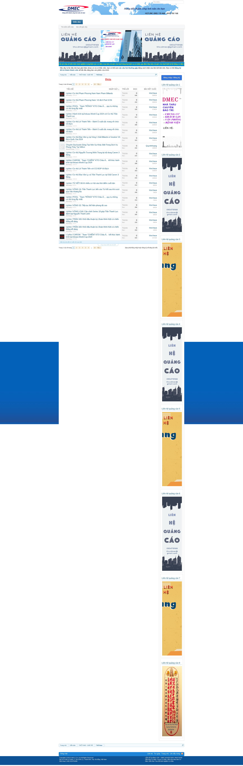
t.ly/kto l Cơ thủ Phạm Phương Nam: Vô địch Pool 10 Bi (89, 100)
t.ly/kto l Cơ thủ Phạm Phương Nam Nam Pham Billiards (89, 93)
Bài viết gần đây (81, 27)
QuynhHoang (70, 149)
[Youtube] (132, 764)
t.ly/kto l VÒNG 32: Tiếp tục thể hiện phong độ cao (86, 205)
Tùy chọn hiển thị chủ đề (108, 245)
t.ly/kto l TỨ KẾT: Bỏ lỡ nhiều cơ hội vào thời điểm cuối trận (90, 183)
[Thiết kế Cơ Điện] (124, 764)
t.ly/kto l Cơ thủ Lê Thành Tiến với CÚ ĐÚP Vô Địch (87, 169)
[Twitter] (120, 764)
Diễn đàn (77, 22)
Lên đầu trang (175, 754)
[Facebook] (116, 764)
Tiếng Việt (63, 754)
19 (94, 84)
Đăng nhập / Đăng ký (172, 78)
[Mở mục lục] (156, 75)
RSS (182, 753)
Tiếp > (99, 84)
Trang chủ (65, 22)
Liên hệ (150, 754)
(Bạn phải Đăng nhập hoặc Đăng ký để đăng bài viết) (141, 247)
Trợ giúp (157, 754)
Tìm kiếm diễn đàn (67, 27)
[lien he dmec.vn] (79, 61)
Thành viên (89, 22)
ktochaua (69, 95)
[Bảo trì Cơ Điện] (128, 764)
